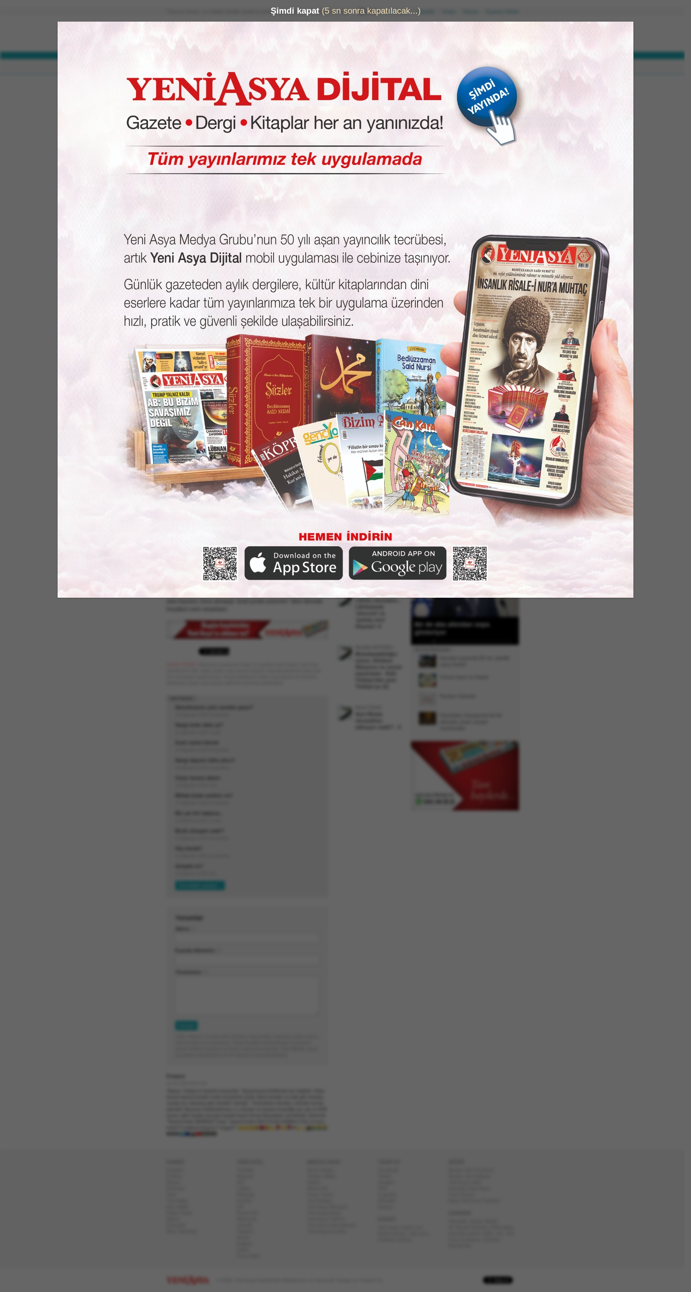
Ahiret (246, 1237)
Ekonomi (178, 1188)
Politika (177, 1176)
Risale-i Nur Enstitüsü (474, 1170)
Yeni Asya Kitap (326, 1213)
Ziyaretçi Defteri (505, 11)
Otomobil (178, 1225)
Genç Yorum (323, 1194)
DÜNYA (219, 66)
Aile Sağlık (180, 1207)
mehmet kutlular (397, 1239)
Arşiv (428, 258)
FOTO (378, 66)
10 (465, 641)
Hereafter (460, 1221)
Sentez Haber (324, 1176)
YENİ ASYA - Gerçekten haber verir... (214, 34)
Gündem (178, 1170)
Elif (243, 1207)
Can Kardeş (322, 1200)
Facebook (391, 1170)
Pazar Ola (250, 1213)
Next (512, 580)
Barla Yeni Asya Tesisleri (477, 1200)
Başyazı (248, 1176)
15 (488, 641)
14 (483, 641)
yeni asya (391, 1227)
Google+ (389, 1182)
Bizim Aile (320, 1188)
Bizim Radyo (323, 1170)
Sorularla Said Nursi (472, 1188)
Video (246, 1249)
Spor (174, 1194)
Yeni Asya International (334, 1225)
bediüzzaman (394, 1233)
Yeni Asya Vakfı (467, 1182)
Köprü (316, 1182)
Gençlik (248, 1225)
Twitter (387, 1176)
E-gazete (390, 1194)
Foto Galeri (251, 1256)
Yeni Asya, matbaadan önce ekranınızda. (488, 305)
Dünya (175, 1182)
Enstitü (247, 1200)
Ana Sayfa (401, 11)
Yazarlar (248, 1170)
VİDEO (350, 66)
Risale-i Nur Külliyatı (472, 1176)
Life (502, 1233)
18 (502, 641)
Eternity (494, 1239)
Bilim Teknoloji (184, 1231)
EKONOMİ (252, 66)
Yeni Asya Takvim (329, 1219)
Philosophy (504, 1227)
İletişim (473, 11)
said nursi (421, 1233)
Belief (494, 1221)
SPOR (283, 66)
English (247, 1243)
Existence (473, 1239)
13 (479, 641)
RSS (385, 1188)
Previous (419, 580)
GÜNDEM (186, 66)
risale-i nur (414, 1227)
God (455, 1239)
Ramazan (249, 1219)
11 (469, 641)
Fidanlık (248, 1231)
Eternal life (462, 1245)
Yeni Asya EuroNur (329, 1231)
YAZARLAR (316, 66)
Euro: (317, 41)
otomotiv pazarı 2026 (473, 1233)
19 (507, 641)
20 (511, 641)
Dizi (244, 1182)
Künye (452, 11)
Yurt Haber (180, 1200)
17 (497, 641)
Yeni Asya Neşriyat (330, 1207)
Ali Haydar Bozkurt (471, 1227)
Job (512, 1233)
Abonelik (429, 11)
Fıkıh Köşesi (464, 1194)
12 (474, 641)
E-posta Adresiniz (198, 950)
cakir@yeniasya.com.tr (226, 112)
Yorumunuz (191, 972)
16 (493, 641)
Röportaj (248, 1194)
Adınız (185, 929)
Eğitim (175, 1219)
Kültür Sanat (182, 1213)
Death (479, 1221)
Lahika (246, 1188)
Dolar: (318, 35)
